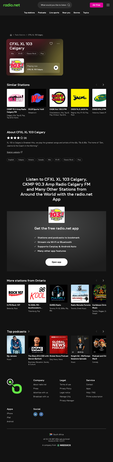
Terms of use (65, 385)
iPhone (10, 414)
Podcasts (42, 13)
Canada (41, 160)
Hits (12, 54)
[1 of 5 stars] (8, 138)
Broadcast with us (41, 397)
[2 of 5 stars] (11, 138)
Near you (66, 13)
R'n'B (20, 54)
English (11, 160)
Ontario (31, 160)
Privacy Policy (65, 389)
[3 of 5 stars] (15, 138)
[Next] (103, 84)
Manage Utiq (65, 397)
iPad (9, 418)
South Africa (58, 435)
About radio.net (39, 385)
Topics (86, 13)
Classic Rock (31, 54)
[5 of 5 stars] (21, 138)
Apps (88, 389)
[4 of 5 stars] (18, 138)
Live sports (54, 13)
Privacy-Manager (67, 401)
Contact (89, 385)
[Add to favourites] (51, 43)
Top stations (29, 13)
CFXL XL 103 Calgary (35, 69)
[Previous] (96, 84)
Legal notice (65, 393)
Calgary (21, 160)
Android (10, 422)
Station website (13, 152)
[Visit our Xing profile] (41, 414)
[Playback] (56, 67)
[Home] (11, 35)
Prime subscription (94, 397)
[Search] (68, 5)
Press (35, 389)
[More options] (58, 43)
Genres (77, 13)
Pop (42, 54)
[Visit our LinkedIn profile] (35, 414)
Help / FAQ (90, 393)
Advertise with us (40, 393)
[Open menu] (108, 5)
